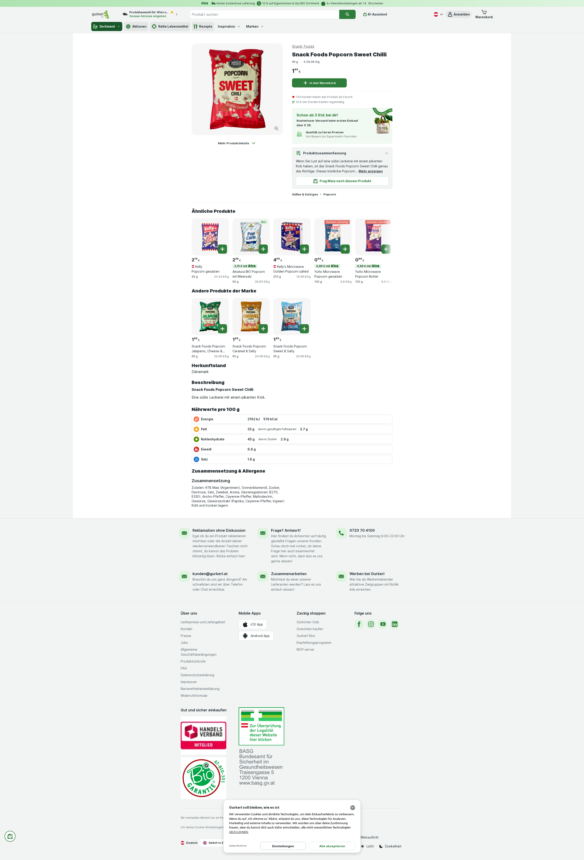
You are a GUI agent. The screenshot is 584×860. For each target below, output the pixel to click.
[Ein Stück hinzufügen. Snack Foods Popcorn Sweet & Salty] (304, 328)
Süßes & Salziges (305, 194)
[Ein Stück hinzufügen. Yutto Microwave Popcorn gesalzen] (345, 249)
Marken (252, 26)
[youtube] (382, 624)
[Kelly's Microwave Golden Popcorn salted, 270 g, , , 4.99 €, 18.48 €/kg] (291, 236)
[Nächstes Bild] (383, 236)
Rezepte (205, 26)
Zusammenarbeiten (289, 573)
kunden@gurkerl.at (210, 573)
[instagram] (370, 624)
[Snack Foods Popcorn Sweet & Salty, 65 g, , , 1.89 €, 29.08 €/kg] (291, 316)
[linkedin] (394, 624)
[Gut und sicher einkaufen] (203, 778)
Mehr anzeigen (371, 171)
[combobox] (264, 14)
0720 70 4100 (362, 530)
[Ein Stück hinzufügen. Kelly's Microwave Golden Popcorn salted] (304, 249)
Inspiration (226, 26)
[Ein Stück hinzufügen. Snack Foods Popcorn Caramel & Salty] (263, 328)
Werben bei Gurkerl (366, 573)
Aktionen (139, 26)
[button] (459, 14)
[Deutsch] (438, 14)
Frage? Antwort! (286, 530)
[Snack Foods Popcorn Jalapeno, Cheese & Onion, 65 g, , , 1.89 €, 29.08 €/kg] (210, 316)
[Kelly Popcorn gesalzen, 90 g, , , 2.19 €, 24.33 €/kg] (210, 236)
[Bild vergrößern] (276, 128)
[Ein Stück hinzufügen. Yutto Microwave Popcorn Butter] (386, 249)
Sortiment (107, 26)
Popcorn (329, 194)
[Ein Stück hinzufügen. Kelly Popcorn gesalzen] (222, 249)
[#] (261, 726)
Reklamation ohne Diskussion (219, 530)
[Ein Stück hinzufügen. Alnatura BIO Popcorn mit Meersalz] (263, 249)
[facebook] (359, 624)
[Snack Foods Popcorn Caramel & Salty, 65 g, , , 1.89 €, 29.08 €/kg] (251, 316)
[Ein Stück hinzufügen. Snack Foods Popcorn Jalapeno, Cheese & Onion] (222, 328)
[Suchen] (347, 14)
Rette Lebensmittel (173, 26)
